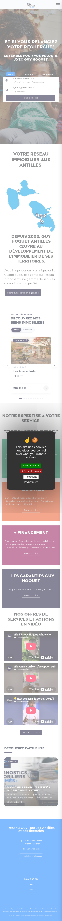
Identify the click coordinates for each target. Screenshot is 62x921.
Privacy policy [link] (31, 482)
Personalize (31, 477)
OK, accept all (32, 465)
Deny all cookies (32, 471)
